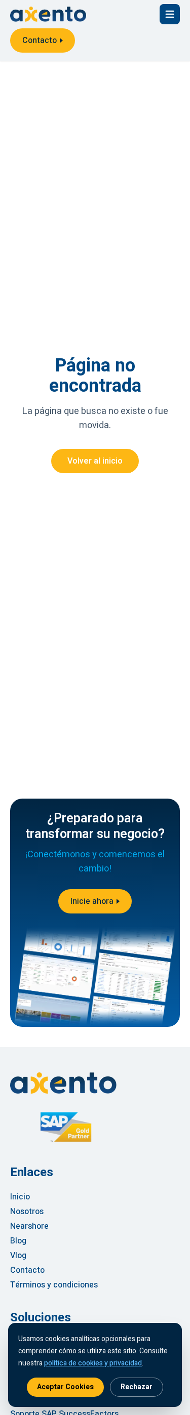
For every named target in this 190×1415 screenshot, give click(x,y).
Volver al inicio (95, 461)
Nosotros (27, 1211)
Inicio (20, 1197)
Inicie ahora (91, 901)
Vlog (18, 1256)
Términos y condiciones (54, 1285)
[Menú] (170, 14)
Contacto (39, 40)
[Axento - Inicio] (48, 14)
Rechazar (137, 1387)
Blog (18, 1241)
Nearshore (29, 1226)
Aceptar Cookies (65, 1387)
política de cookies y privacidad (93, 1363)
